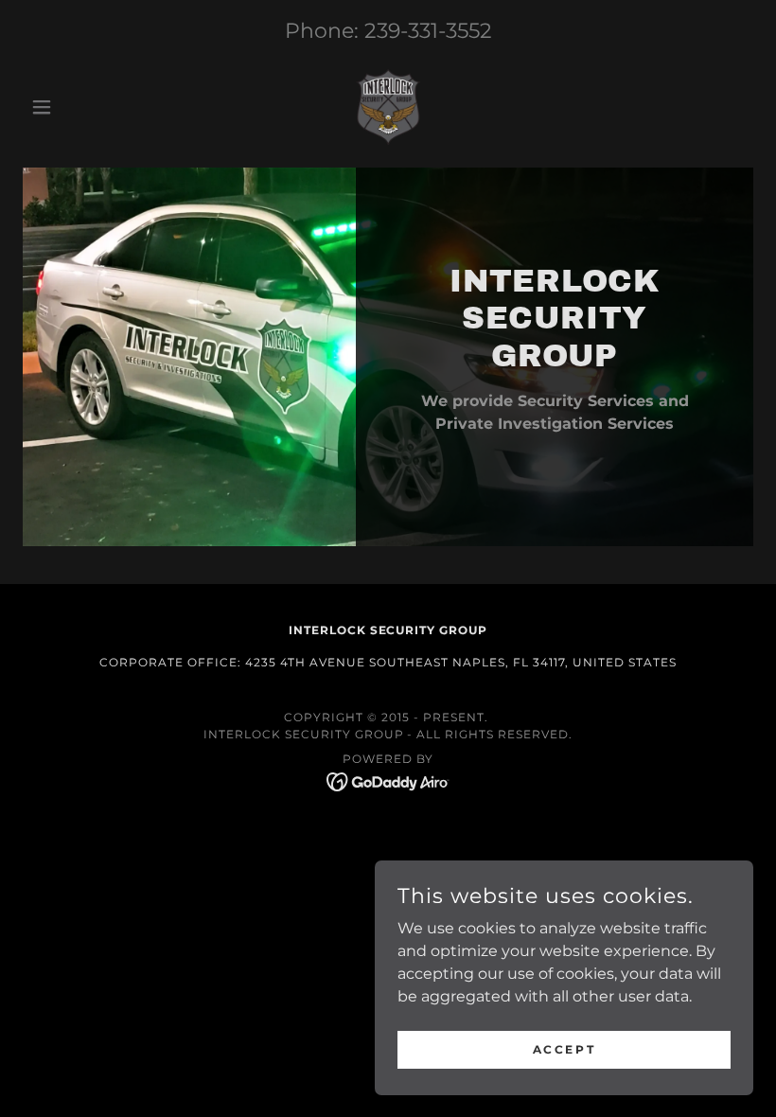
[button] (77, 107)
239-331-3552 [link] (428, 31)
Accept (564, 1049)
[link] (388, 107)
